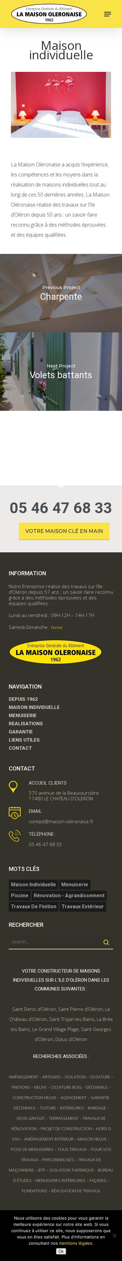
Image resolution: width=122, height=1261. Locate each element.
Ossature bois (66, 1087)
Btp (41, 1170)
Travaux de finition (33, 907)
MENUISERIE (23, 715)
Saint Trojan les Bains (71, 1019)
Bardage (97, 1108)
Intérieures (72, 1108)
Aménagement (23, 1077)
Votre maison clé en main (64, 531)
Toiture (48, 1108)
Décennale (97, 1087)
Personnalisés (58, 1159)
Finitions (21, 1087)
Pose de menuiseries (32, 1149)
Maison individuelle (33, 885)
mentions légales (75, 1243)
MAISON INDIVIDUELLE (34, 707)
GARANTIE (21, 732)
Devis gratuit (31, 1118)
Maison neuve (92, 1139)
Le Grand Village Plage (55, 1029)
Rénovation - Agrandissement (69, 896)
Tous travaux (72, 1149)
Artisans (51, 1077)
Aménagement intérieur (49, 1139)
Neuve (40, 1087)
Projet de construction (66, 1128)
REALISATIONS (26, 724)
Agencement (74, 1097)
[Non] (114, 1235)
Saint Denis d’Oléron (34, 1009)
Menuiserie (74, 885)
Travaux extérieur (83, 907)
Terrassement (64, 1118)
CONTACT (20, 748)
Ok (61, 1251)
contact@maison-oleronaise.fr (61, 821)
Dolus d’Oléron (71, 1039)
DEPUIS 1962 (23, 699)
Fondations (34, 1191)
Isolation (75, 1077)
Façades (97, 1180)
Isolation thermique (71, 1170)
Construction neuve (35, 1097)
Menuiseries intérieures (60, 1180)
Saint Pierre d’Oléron (80, 1009)
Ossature (100, 1077)
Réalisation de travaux (75, 1191)
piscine (19, 896)
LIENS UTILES (24, 740)
